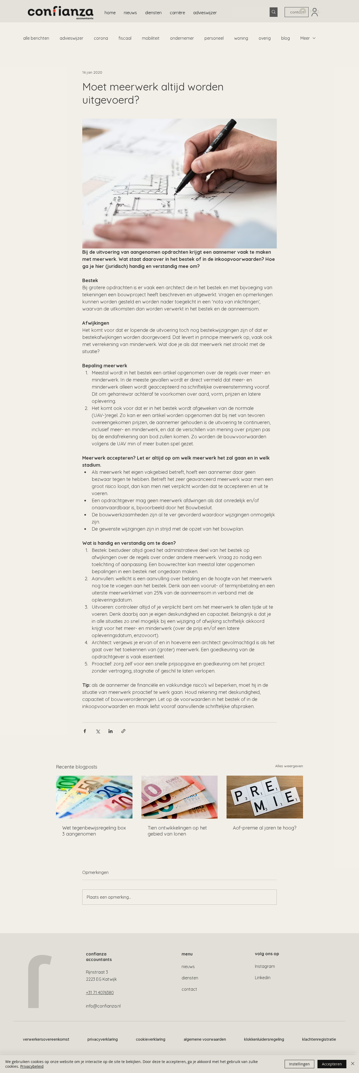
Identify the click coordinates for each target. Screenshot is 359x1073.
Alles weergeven (289, 766)
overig (265, 38)
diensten (190, 977)
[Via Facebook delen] (84, 731)
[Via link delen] (123, 731)
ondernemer (182, 38)
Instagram (265, 966)
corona (101, 38)
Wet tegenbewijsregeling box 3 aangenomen (94, 831)
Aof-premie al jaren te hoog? (264, 828)
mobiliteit (151, 38)
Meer (305, 38)
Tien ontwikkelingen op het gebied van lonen (177, 831)
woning (241, 38)
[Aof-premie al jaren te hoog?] (265, 797)
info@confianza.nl (103, 1006)
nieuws (188, 966)
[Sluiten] (353, 1064)
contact (189, 989)
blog (285, 38)
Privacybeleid (32, 1066)
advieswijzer (71, 38)
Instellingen (299, 1063)
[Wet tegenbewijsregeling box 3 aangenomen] (94, 797)
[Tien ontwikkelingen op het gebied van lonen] (179, 797)
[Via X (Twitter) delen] (97, 731)
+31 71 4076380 (100, 992)
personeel (214, 38)
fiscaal (125, 38)
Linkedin (262, 977)
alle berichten (36, 38)
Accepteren (332, 1063)
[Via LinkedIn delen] (110, 731)
